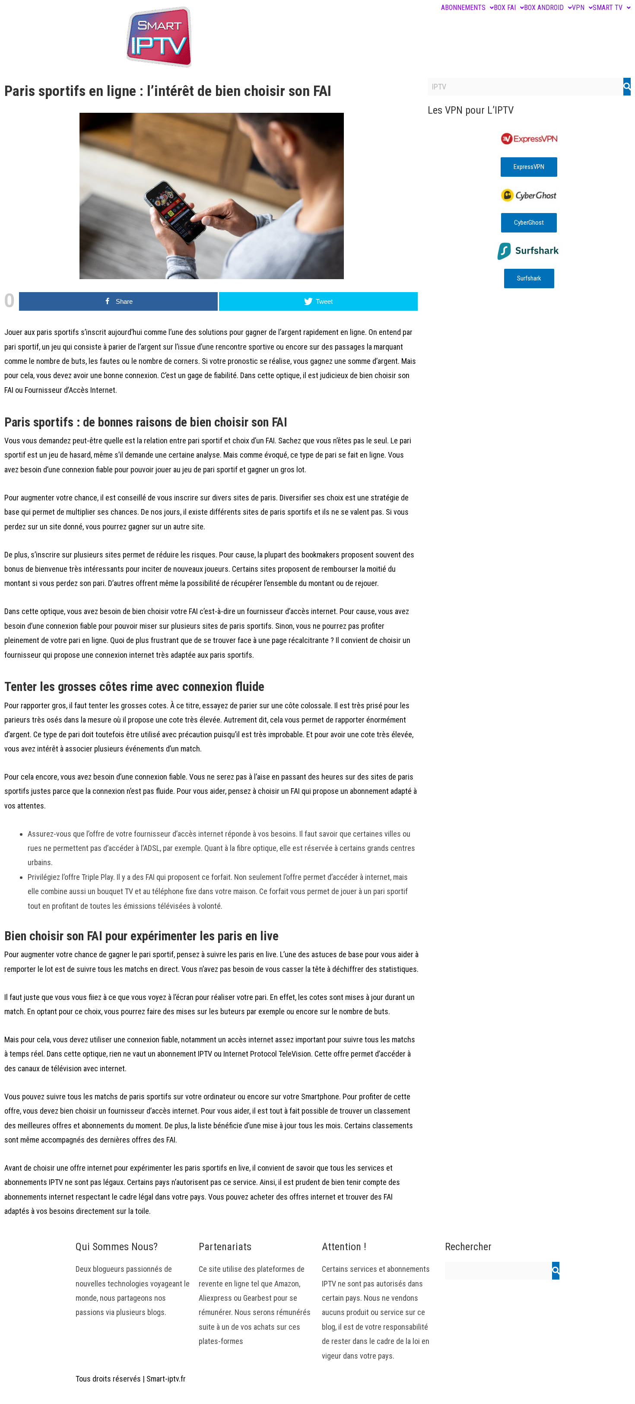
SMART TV (607, 7)
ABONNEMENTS (463, 7)
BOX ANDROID (544, 7)
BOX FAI (505, 7)
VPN (578, 7)
